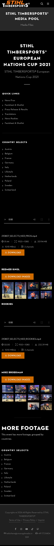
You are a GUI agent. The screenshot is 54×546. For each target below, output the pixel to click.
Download (14, 252)
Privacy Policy (29, 520)
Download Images (19, 276)
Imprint (41, 520)
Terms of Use (14, 520)
